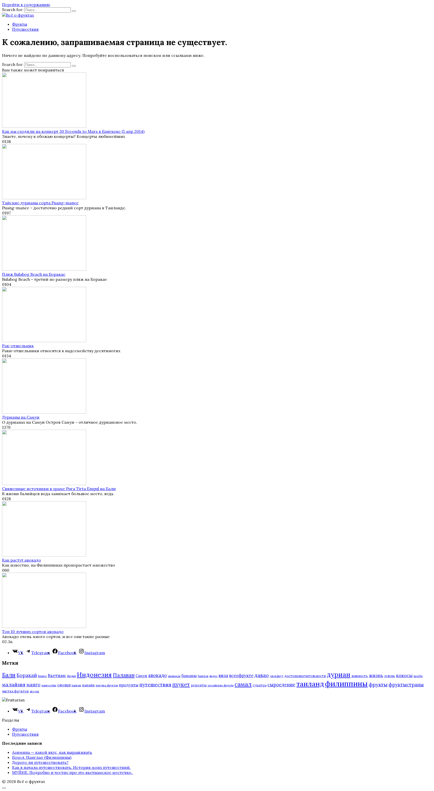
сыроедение (281, 685)
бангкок (203, 676)
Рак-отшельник (18, 345)
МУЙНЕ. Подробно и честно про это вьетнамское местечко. (72, 772)
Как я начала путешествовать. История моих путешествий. (71, 767)
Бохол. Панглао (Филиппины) (41, 757)
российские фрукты (221, 685)
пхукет (181, 684)
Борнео (42, 676)
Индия (71, 676)
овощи (64, 684)
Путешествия (25, 29)
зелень (389, 676)
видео (213, 676)
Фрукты (19, 24)
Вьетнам (57, 675)
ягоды (34, 691)
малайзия (13, 685)
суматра (259, 685)
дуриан (338, 674)
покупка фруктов (107, 685)
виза (223, 675)
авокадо (157, 675)
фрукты (378, 684)
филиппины (346, 683)
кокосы (404, 675)
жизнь (376, 675)
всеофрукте (241, 675)
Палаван (124, 675)
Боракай (27, 675)
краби (418, 676)
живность (359, 676)
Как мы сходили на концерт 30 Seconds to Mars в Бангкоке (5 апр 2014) (73, 131)
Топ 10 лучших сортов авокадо (33, 631)
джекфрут (276, 676)
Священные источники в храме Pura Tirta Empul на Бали (59, 488)
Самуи (141, 675)
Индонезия (94, 675)
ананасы (174, 676)
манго (33, 685)
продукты (128, 684)
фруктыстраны (406, 685)
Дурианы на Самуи (20, 417)
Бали (9, 675)
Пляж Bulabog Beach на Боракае (33, 274)
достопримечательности (305, 676)
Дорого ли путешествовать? (40, 762)
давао (261, 675)
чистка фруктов (15, 691)
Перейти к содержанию (26, 4)
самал (243, 684)
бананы (189, 675)
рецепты (199, 685)
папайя (88, 685)
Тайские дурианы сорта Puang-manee (40, 202)
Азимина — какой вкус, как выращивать (52, 752)
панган (76, 685)
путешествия (155, 684)
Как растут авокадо (21, 560)
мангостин (48, 685)
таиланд (310, 683)
